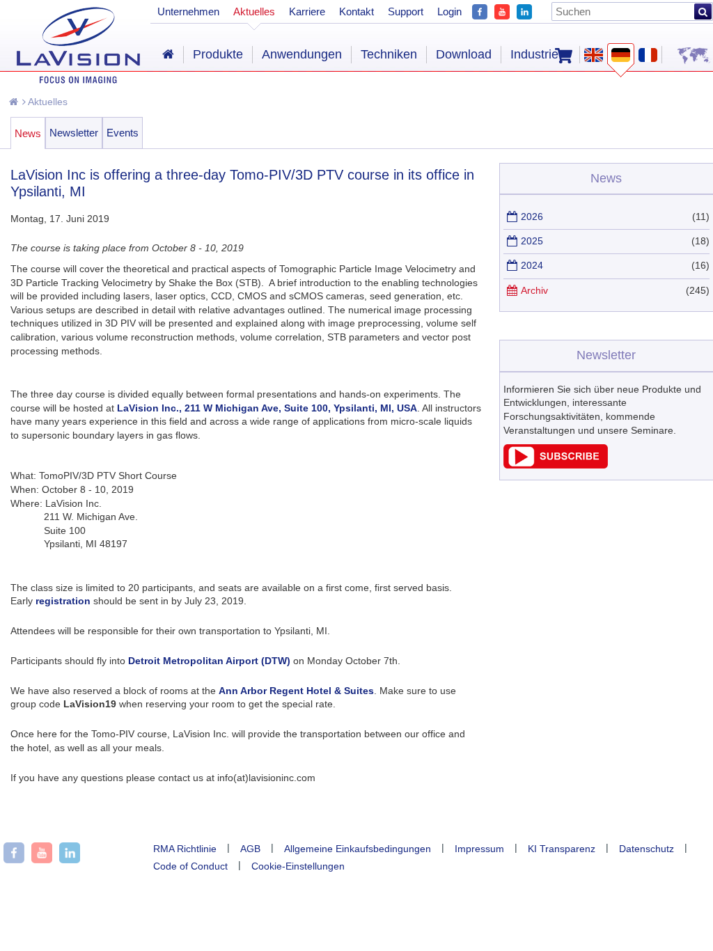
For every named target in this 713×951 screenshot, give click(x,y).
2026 (532, 216)
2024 (532, 265)
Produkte (218, 54)
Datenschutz (646, 848)
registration (63, 600)
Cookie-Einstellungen (298, 866)
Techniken (389, 54)
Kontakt (356, 11)
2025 (532, 240)
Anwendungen (302, 54)
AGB (250, 848)
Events (123, 133)
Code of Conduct (190, 866)
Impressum (479, 848)
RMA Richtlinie (185, 848)
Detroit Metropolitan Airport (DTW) (209, 660)
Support (405, 11)
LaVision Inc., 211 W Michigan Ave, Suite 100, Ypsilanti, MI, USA (267, 408)
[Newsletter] (555, 465)
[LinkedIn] (524, 10)
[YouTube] (502, 10)
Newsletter (73, 133)
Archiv (534, 290)
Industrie (534, 54)
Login (449, 11)
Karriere (307, 11)
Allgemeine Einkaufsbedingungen (357, 848)
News (28, 133)
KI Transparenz (561, 848)
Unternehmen (188, 11)
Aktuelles (47, 101)
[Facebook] (480, 10)
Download (464, 54)
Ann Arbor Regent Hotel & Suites (296, 690)
